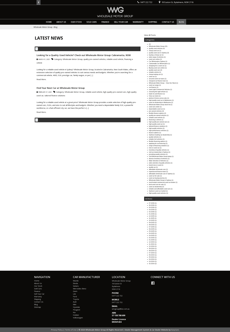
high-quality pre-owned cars (114, 92)
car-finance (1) (153, 87)
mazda (75, 280)
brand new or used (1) (156, 165)
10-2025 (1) (153, 220)
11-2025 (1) (152, 218)
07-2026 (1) (153, 203)
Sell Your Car (121, 22)
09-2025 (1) (153, 222)
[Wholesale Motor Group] (115, 12)
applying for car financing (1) (158, 143)
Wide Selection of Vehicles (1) (158, 161)
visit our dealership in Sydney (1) (159, 152)
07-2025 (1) (153, 227)
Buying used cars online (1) (158, 68)
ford (75, 296)
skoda (75, 283)
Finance (105, 22)
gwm (75, 291)
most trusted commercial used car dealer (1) (163, 182)
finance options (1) (155, 133)
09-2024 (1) (153, 248)
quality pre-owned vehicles (94, 59)
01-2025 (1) (153, 240)
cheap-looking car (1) (156, 74)
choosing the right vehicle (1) (158, 92)
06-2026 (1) (153, 205)
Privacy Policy (57, 330)
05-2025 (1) (153, 231)
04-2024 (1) (153, 259)
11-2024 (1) (152, 244)
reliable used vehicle (115, 59)
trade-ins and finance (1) (157, 94)
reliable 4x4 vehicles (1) (156, 139)
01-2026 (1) (153, 214)
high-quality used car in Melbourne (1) (161, 100)
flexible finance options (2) (157, 113)
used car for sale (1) (155, 176)
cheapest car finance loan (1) (158, 81)
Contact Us (168, 22)
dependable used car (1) (157, 109)
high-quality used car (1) (157, 124)
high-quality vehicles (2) (156, 128)
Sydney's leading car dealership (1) (160, 135)
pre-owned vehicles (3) (156, 111)
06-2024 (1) (153, 255)
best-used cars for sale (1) (157, 184)
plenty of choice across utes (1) (159, 98)
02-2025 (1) (153, 238)
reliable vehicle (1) (155, 72)
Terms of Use (71, 330)
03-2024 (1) (153, 261)
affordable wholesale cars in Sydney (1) (162, 174)
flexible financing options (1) (158, 141)
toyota (76, 299)
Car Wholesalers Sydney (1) (158, 61)
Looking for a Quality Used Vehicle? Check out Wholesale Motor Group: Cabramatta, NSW (84, 55)
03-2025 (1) (153, 235)
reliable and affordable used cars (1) (160, 189)
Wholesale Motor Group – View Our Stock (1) (163, 83)
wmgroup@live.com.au (120, 309)
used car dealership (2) (156, 187)
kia (74, 312)
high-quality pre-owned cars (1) (159, 122)
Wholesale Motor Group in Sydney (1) (161, 180)
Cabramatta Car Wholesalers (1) (159, 63)
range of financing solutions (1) (159, 146)
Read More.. (41, 79)
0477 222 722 (117, 296)
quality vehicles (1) (155, 137)
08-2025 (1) (153, 225)
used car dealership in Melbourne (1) (161, 102)
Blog (181, 22)
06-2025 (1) (153, 229)
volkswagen (78, 317)
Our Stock (76, 22)
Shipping (152, 22)
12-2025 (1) (153, 216)
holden (76, 315)
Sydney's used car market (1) (158, 191)
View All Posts (150, 35)
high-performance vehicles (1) (158, 130)
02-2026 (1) (153, 212)
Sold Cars (91, 22)
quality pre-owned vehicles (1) (159, 115)
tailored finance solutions (55, 95)
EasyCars (175, 330)
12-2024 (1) (153, 242)
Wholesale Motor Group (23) (158, 46)
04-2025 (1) (153, 233)
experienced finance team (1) (158, 171)
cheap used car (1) (155, 50)
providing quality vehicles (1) (158, 154)
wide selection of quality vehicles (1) (160, 163)
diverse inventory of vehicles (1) (159, 158)
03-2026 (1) (153, 209)
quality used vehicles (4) (157, 48)
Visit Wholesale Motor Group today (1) (161, 156)
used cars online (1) (155, 59)
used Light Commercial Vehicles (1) (160, 89)
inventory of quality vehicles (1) (159, 150)
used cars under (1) (155, 107)
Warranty (138, 22)
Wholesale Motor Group (43, 27)
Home (49, 22)
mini (74, 304)
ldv (74, 294)
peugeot (76, 309)
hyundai (76, 307)
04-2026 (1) (153, 207)
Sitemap (37, 307)
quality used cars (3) (155, 70)
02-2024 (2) (153, 263)
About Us (61, 22)
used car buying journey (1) (158, 178)
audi (74, 302)
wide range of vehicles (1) (157, 57)
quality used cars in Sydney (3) (159, 53)
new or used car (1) (155, 148)
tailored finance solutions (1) (158, 126)
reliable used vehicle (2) (157, 117)
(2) (150, 44)
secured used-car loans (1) (157, 79)
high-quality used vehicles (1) (158, 193)
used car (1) (153, 76)
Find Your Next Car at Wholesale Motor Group (61, 88)
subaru (76, 286)
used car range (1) (155, 85)
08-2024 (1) (153, 250)
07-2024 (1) (153, 253)
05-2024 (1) (153, 257)
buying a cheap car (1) (156, 55)
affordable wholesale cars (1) (158, 169)
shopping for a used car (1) (157, 66)
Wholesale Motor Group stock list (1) (160, 104)
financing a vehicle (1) (156, 120)
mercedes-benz (79, 288)
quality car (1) (153, 167)
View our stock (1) (155, 96)
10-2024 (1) (153, 246)
